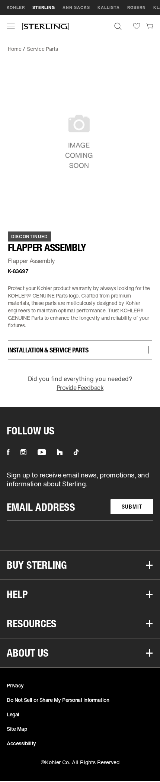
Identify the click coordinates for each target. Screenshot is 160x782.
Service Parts (42, 49)
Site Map (17, 729)
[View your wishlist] (136, 26)
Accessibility (21, 743)
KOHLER (16, 7)
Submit (132, 506)
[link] (149, 26)
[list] (80, 495)
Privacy (15, 685)
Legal (13, 714)
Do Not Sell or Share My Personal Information (58, 700)
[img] (45, 26)
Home (15, 49)
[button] (11, 26)
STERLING (43, 7)
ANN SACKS (76, 7)
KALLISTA (108, 7)
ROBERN (136, 7)
